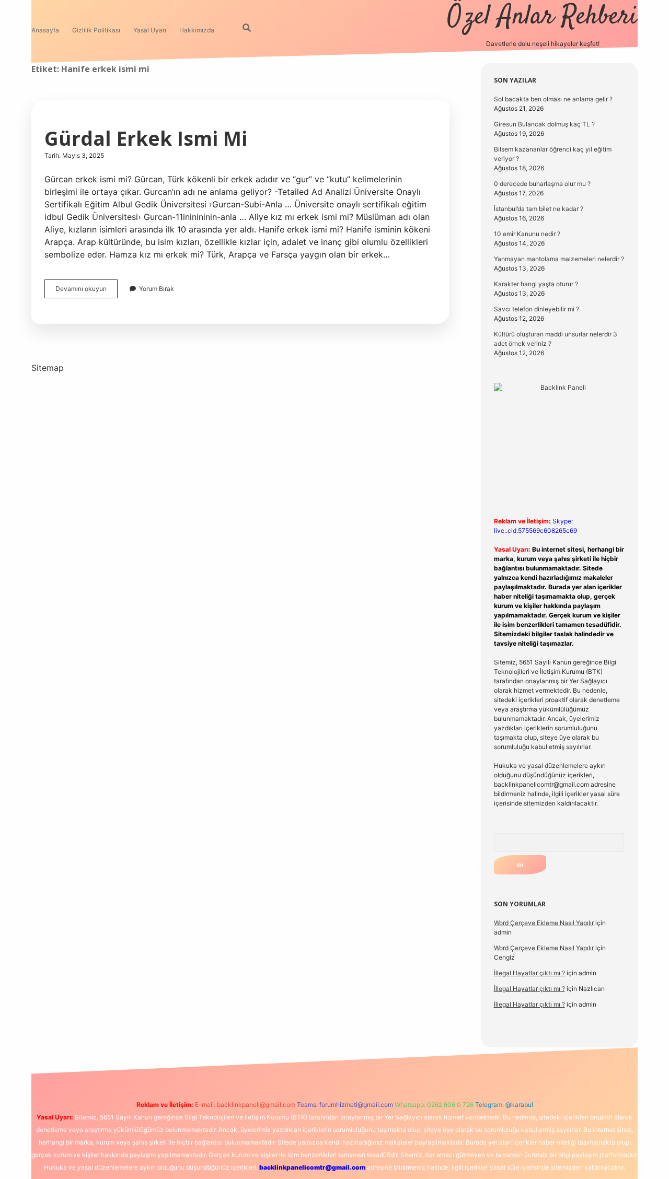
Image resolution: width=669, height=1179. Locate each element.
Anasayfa (45, 30)
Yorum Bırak (156, 289)
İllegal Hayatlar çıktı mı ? (529, 973)
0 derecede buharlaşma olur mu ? (542, 184)
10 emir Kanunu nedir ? (527, 234)
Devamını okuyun (86, 291)
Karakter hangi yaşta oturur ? (536, 284)
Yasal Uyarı (149, 30)
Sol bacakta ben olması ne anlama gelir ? (553, 99)
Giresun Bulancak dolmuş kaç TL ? (544, 124)
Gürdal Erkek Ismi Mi (145, 138)
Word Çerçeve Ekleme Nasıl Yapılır (544, 923)
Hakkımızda (196, 30)
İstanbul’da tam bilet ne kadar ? (538, 209)
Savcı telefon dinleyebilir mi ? (536, 309)
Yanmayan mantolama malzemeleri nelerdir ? (559, 259)
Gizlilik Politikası (96, 30)
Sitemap (47, 368)
